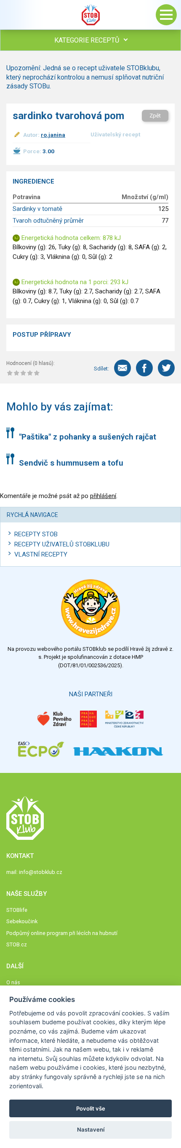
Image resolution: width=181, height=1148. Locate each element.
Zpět (155, 115)
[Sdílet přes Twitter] (166, 368)
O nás (13, 982)
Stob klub (90, 14)
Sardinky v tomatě (37, 209)
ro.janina (53, 134)
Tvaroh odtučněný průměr (48, 220)
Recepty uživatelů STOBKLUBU (61, 544)
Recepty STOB (36, 534)
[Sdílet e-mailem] (122, 368)
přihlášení (103, 496)
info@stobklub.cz (40, 872)
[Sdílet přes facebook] (144, 368)
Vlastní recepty (40, 554)
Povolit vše (90, 1108)
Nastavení (90, 1129)
